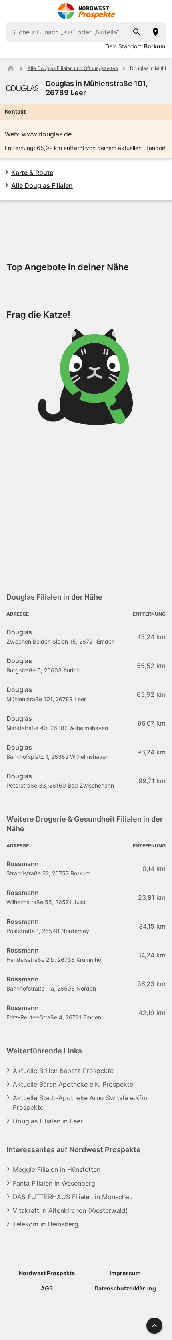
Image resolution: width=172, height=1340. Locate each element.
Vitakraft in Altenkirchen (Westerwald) (70, 1210)
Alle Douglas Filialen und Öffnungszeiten (73, 68)
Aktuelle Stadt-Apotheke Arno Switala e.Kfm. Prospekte (81, 1102)
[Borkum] (156, 32)
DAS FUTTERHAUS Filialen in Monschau (73, 1197)
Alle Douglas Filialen (42, 185)
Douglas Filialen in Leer (48, 1121)
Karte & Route (32, 173)
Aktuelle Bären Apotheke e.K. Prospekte (73, 1084)
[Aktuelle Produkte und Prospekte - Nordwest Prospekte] (11, 68)
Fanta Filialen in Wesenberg (54, 1183)
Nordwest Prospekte (47, 1273)
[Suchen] (136, 32)
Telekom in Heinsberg (45, 1224)
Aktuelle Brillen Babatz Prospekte (63, 1071)
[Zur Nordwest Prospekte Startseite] (86, 11)
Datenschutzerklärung (125, 1288)
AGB (47, 1288)
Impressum (125, 1273)
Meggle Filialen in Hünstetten (56, 1169)
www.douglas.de (47, 134)
